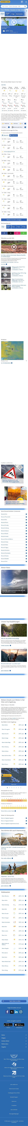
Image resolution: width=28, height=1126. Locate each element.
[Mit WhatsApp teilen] (23, 233)
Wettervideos (4, 1044)
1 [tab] (7, 787)
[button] (14, 219)
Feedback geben (13, 32)
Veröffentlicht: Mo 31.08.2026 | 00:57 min (9, 262)
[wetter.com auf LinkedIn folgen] (16, 1012)
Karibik (14, 718)
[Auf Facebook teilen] (4, 233)
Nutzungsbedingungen (14, 1113)
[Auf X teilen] (11, 233)
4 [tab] (14, 787)
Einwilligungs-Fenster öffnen (14, 1092)
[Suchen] (25, 6)
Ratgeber (3, 1047)
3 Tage (12, 14)
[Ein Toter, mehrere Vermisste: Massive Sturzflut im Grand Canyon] (14, 246)
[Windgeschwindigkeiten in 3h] (14, 350)
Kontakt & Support (14, 1097)
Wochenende (19, 14)
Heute (2, 13)
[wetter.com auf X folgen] (12, 1012)
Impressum (14, 1101)
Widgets (3, 1038)
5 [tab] (16, 787)
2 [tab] (9, 787)
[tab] (5, 135)
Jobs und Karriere (14, 1084)
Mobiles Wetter (5, 1041)
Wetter (3, 1035)
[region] (14, 151)
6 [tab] (18, 787)
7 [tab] (21, 787)
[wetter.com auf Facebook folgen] (7, 1012)
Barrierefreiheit (14, 1109)
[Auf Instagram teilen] (17, 233)
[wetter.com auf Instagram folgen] (21, 1012)
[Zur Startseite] (6, 1)
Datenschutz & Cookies (14, 1088)
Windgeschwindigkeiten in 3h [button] (7, 361)
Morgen (7, 13)
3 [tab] (12, 787)
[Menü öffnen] (25, 1)
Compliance (14, 1105)
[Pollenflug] (22, 2)
